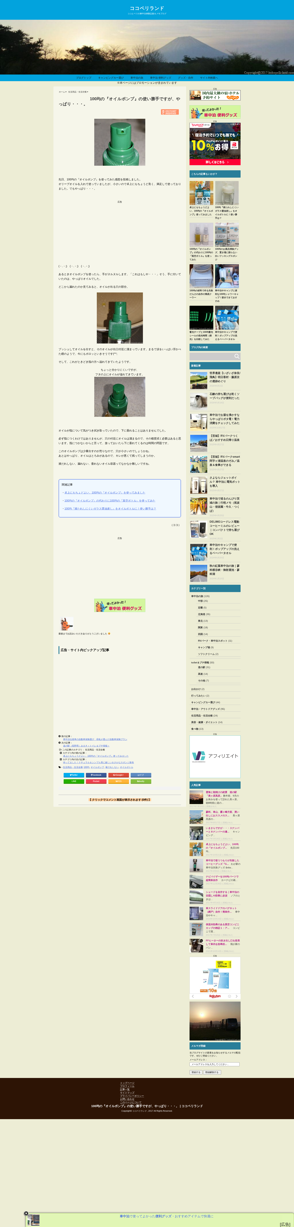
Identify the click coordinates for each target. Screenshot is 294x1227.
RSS (119, 781)
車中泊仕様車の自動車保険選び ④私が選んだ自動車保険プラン (95, 739)
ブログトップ (83, 77)
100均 (86, 767)
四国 (200, 634)
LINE (74, 781)
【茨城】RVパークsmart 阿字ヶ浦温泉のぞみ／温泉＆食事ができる (225, 460)
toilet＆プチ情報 (200, 662)
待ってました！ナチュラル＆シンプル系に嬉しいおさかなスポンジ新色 (98, 762)
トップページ (127, 1083)
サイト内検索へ (209, 77)
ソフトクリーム (206, 654)
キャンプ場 (204, 647)
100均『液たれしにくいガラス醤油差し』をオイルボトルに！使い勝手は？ (110, 508)
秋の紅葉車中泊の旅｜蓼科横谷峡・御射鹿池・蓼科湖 (225, 569)
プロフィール (127, 1086)
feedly (142, 781)
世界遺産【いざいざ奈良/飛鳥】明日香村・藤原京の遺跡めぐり (225, 377)
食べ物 (194, 728)
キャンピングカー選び (111, 77)
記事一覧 (125, 1089)
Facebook (97, 775)
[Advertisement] (120, 227)
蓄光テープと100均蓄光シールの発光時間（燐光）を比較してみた (201, 335)
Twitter (75, 775)
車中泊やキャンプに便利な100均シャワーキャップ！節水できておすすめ (227, 295)
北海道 (201, 614)
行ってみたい (198, 695)
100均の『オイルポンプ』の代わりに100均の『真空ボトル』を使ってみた (109, 500)
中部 (200, 601)
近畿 (200, 607)
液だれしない (112, 767)
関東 (200, 627)
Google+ (120, 775)
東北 (200, 620)
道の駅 (201, 667)
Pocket (96, 781)
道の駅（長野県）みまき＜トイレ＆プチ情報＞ (86, 746)
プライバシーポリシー (132, 1095)
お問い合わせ (127, 1099)
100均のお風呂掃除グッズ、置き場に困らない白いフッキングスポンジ (227, 254)
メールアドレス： (198, 1059)
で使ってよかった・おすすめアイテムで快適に (167, 1216)
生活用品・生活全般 (73, 767)
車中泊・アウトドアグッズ (205, 709)
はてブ (141, 775)
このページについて (131, 1102)
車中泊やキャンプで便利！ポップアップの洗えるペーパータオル (226, 335)
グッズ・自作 (185, 77)
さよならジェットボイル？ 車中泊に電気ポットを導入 (225, 481)
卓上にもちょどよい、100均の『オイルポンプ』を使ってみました (104, 492)
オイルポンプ (97, 767)
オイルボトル (126, 767)
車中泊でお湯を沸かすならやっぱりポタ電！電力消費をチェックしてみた (225, 418)
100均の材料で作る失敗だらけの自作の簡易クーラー (201, 294)
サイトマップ (127, 1092)
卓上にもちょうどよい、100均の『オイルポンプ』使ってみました (96, 756)
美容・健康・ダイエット (204, 722)
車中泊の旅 (136, 77)
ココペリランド (147, 8)
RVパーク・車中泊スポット (212, 640)
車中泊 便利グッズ (160, 77)
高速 (200, 674)
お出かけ (196, 689)
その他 (201, 680)
